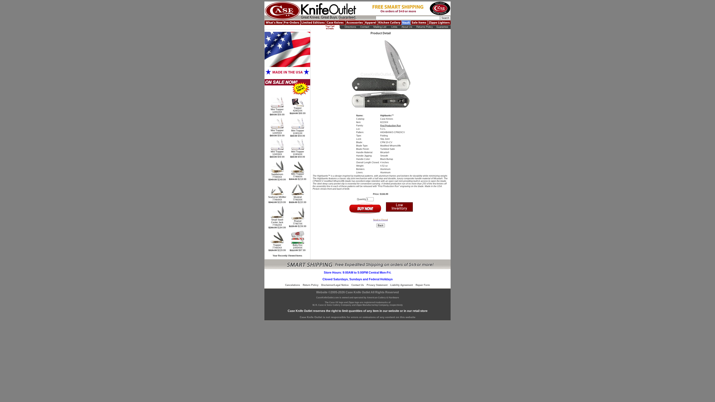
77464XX (277, 199)
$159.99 (297, 226)
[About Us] (407, 27)
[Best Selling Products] (287, 95)
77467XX (297, 223)
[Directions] (349, 27)
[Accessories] (354, 22)
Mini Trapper (277, 109)
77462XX (277, 225)
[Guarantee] (443, 27)
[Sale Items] (419, 22)
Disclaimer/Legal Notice (335, 285)
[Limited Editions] (313, 22)
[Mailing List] (380, 27)
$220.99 (297, 202)
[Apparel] (371, 22)
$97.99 (298, 250)
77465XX (277, 177)
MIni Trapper (297, 174)
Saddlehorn (277, 174)
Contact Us (357, 285)
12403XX (277, 154)
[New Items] (273, 22)
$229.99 (277, 202)
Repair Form (423, 285)
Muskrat (298, 197)
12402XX (277, 112)
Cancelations (292, 285)
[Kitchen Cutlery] (389, 22)
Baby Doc (298, 245)
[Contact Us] (364, 27)
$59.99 (277, 114)
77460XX (277, 247)
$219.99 (297, 179)
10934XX (297, 247)
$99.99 (298, 113)
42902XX (297, 110)
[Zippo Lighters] (439, 22)
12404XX (297, 154)
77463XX (297, 199)
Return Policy (310, 285)
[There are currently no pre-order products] (292, 22)
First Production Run (390, 125)
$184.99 (277, 227)
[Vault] (406, 22)
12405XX (277, 133)
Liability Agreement (401, 285)
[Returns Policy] (424, 27)
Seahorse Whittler (277, 197)
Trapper (298, 108)
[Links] (394, 27)
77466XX (297, 176)
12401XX (297, 133)
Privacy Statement (377, 285)
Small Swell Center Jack (277, 221)
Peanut (297, 221)
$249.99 (277, 179)
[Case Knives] (335, 22)
